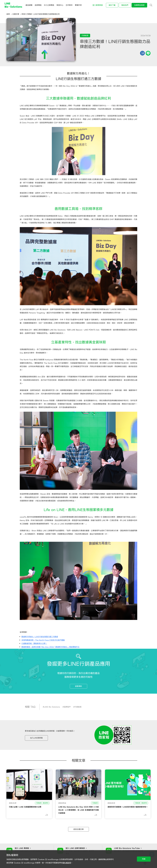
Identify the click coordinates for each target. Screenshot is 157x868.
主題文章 (15, 14)
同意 (143, 859)
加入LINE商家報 (36, 738)
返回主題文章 (78, 829)
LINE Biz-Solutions (52, 707)
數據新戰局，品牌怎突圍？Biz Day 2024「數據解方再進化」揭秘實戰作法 (50, 647)
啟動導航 (78, 686)
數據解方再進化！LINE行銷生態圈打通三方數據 (39, 636)
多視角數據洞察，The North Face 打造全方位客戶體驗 (43, 640)
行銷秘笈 (78, 707)
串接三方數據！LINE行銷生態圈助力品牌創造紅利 (40, 14)
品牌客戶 (67, 707)
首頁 (8, 14)
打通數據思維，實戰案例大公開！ (34, 643)
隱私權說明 (66, 863)
